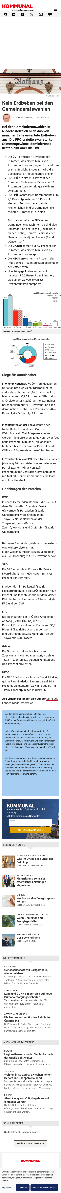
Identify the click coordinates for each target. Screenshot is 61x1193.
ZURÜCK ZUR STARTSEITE (30, 1143)
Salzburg (9, 1071)
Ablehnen (22, 1188)
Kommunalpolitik (29, 1132)
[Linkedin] (13, 14)
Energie (21, 895)
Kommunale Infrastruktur (31, 855)
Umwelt (8, 1051)
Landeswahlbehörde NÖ (21, 331)
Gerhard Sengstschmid (33, 865)
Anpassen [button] (6, 1188)
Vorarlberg (10, 967)
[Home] (17, 9)
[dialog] (30, 1181)
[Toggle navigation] (55, 10)
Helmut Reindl (24, 117)
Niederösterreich (26, 875)
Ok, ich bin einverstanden (44, 1188)
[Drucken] (50, 14)
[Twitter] (23, 14)
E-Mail (12, 820)
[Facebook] (5, 14)
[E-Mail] (41, 14)
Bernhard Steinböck (31, 925)
